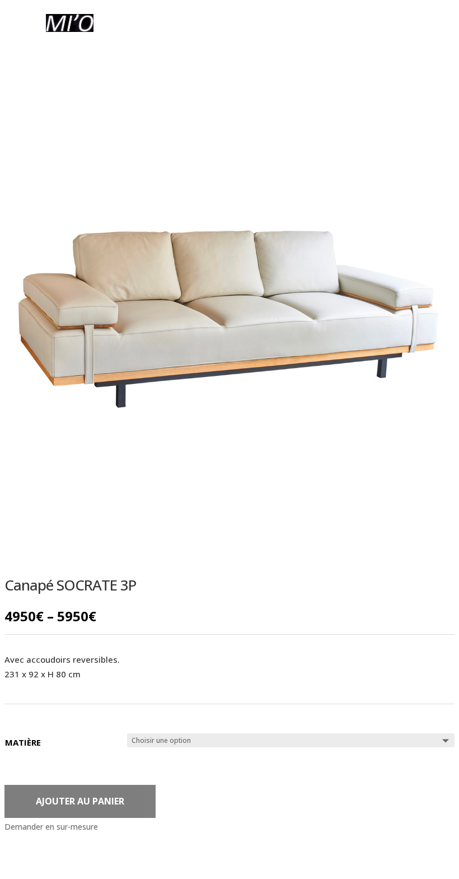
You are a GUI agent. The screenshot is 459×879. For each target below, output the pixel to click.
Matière (23, 742)
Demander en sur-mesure (51, 826)
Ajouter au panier (80, 801)
